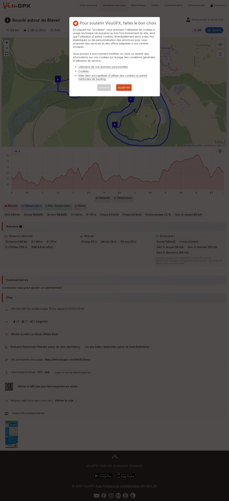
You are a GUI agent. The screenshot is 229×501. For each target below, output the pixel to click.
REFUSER (104, 87)
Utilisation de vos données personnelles (103, 67)
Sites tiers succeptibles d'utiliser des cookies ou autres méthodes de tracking (112, 77)
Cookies (83, 71)
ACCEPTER (124, 87)
